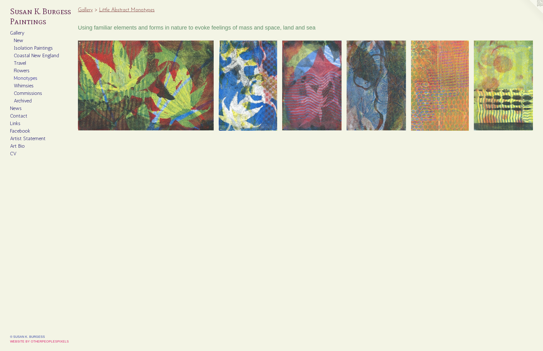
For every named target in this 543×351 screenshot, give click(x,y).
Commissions (28, 93)
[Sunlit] (503, 85)
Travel (20, 63)
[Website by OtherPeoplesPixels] (530, 12)
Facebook (20, 131)
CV (13, 153)
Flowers (22, 71)
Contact (18, 116)
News (16, 108)
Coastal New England (36, 55)
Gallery (17, 33)
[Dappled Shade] (312, 85)
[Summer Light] (440, 86)
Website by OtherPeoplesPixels (39, 341)
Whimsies (24, 86)
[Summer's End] (248, 86)
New (18, 40)
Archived (23, 101)
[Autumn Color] (146, 85)
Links (15, 123)
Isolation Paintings (33, 48)
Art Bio (17, 146)
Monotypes (25, 78)
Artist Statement (28, 138)
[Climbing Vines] (376, 85)
